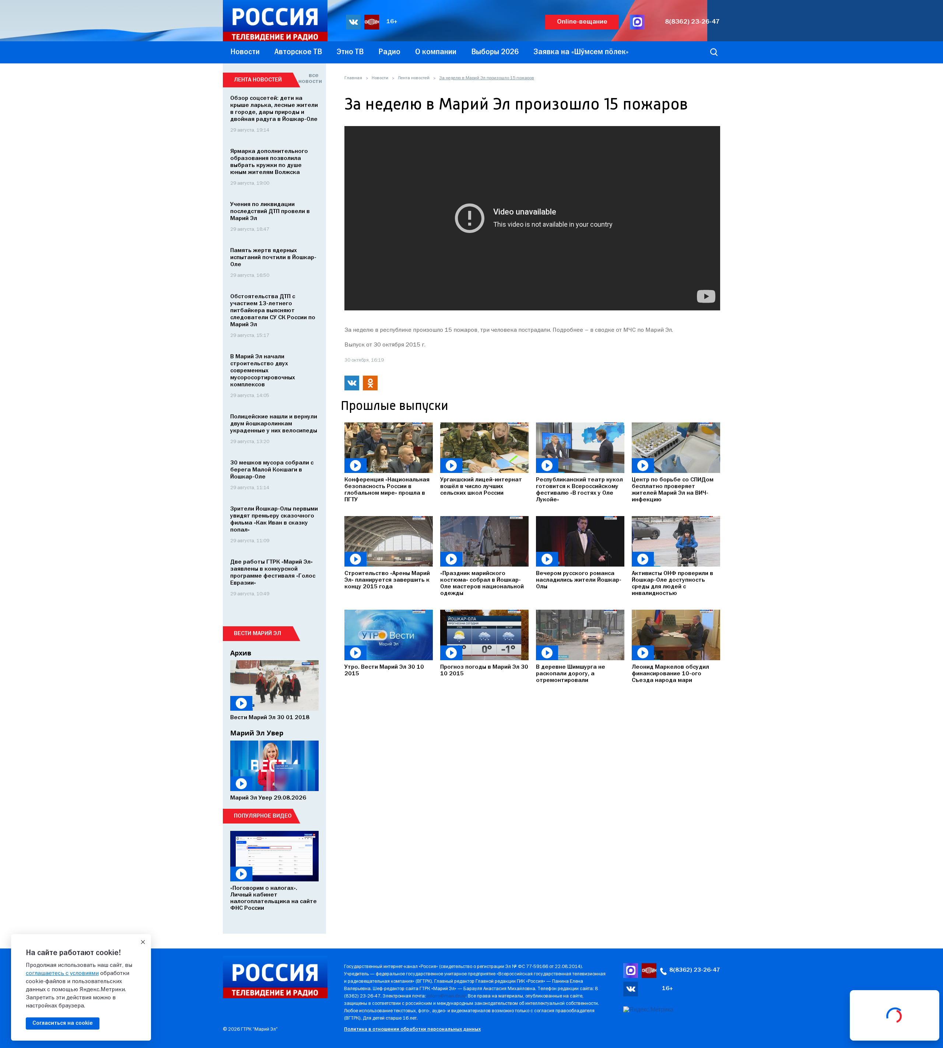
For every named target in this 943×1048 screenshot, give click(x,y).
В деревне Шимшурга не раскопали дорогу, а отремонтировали (570, 674)
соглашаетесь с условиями (62, 973)
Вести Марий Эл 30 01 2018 (269, 717)
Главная (353, 78)
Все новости (308, 78)
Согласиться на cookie (62, 1023)
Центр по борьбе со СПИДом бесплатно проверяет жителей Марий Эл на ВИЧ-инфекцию (673, 489)
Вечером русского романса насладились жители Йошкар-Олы (578, 580)
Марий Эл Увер (256, 732)
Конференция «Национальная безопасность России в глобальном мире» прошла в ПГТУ (387, 489)
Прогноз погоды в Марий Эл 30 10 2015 (484, 670)
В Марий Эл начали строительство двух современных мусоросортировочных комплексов (262, 370)
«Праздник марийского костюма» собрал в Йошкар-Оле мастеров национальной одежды (482, 583)
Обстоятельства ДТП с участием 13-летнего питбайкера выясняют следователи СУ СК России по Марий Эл (272, 310)
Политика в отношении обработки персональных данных (412, 1029)
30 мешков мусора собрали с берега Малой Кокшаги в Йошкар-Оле (271, 470)
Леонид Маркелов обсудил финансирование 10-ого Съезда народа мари (670, 674)
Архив (240, 652)
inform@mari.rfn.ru (446, 996)
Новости (380, 78)
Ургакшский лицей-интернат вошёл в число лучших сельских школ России (481, 486)
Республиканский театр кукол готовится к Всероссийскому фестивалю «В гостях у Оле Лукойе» (579, 489)
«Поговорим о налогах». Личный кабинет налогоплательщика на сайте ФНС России (273, 898)
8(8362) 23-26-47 (692, 22)
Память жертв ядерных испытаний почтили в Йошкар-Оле (273, 257)
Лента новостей (414, 78)
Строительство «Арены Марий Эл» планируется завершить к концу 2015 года (387, 580)
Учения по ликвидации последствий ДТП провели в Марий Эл (270, 211)
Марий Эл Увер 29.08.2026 (268, 798)
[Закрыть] (143, 942)
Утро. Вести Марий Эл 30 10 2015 (384, 670)
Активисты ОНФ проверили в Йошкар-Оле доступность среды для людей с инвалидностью (672, 583)
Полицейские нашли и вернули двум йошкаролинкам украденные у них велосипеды (273, 424)
